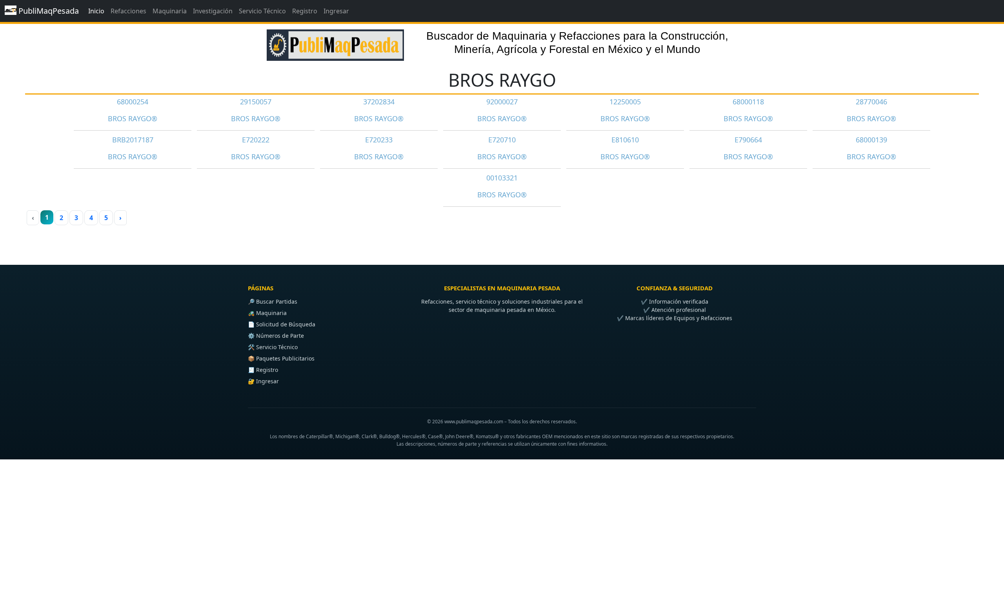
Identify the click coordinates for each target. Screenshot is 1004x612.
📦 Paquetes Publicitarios (281, 358)
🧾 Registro (263, 369)
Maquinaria (170, 11)
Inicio (96, 11)
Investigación (213, 11)
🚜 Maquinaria (267, 313)
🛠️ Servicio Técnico (273, 347)
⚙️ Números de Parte (276, 335)
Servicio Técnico (262, 11)
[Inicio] (335, 41)
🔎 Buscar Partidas (272, 301)
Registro (304, 11)
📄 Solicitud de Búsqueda (281, 324)
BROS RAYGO (502, 80)
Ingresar (336, 11)
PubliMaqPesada (47, 10)
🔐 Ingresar (263, 381)
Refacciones (128, 11)
